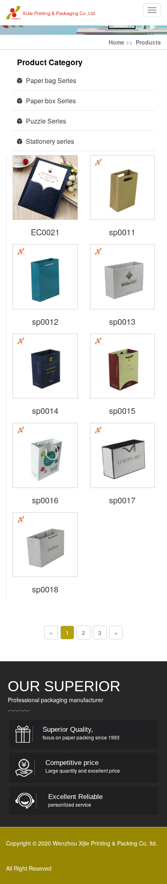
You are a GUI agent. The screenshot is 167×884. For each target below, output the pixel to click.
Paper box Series (49, 100)
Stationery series (48, 141)
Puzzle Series (44, 121)
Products (148, 42)
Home (116, 42)
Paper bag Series (49, 80)
